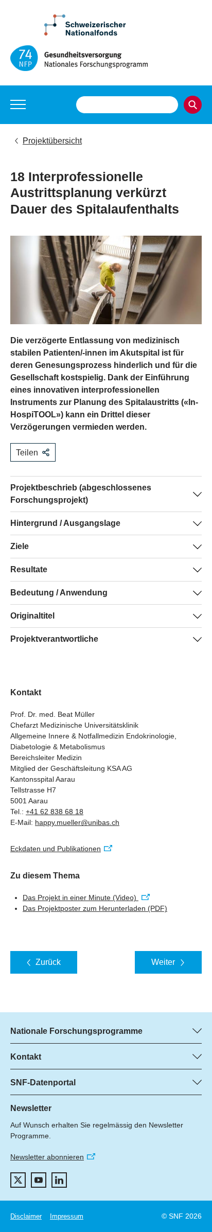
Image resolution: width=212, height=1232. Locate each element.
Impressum (66, 1216)
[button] (18, 104)
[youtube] (38, 1180)
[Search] (193, 105)
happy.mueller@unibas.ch (77, 822)
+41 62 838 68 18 (54, 811)
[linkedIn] (59, 1180)
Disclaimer (26, 1216)
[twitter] (18, 1180)
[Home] (106, 58)
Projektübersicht (52, 140)
